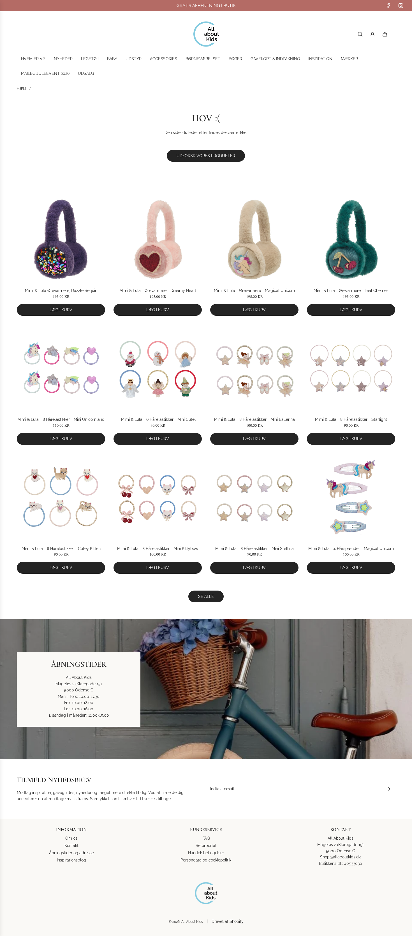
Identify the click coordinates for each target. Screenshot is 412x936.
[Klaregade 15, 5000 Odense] (206, 689)
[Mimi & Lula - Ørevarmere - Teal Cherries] (351, 239)
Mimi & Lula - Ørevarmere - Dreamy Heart (157, 290)
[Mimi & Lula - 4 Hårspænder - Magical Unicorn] (351, 497)
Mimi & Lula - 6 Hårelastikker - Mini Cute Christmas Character (158, 419)
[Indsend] (389, 789)
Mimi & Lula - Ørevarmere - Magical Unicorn (254, 290)
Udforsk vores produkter (206, 156)
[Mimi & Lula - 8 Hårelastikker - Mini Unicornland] (61, 368)
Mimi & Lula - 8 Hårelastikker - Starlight (351, 419)
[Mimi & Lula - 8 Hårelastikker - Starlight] (351, 368)
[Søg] (360, 34)
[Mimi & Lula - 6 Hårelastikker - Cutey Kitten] (61, 497)
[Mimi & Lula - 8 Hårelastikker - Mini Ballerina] (254, 368)
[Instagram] (401, 5)
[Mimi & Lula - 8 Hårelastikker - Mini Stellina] (254, 497)
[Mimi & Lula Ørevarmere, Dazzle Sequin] (61, 239)
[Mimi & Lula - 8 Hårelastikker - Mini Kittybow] (158, 497)
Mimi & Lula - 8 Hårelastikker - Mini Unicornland (61, 419)
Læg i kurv (61, 310)
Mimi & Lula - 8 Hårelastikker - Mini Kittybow (157, 548)
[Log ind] (372, 34)
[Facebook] (388, 5)
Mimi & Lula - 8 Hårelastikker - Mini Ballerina (254, 419)
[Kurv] (385, 34)
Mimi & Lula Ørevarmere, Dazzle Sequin (61, 290)
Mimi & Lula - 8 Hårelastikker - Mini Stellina (254, 548)
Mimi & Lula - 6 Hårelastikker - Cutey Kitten (61, 548)
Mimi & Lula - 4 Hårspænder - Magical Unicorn (351, 548)
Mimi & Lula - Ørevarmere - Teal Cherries (351, 290)
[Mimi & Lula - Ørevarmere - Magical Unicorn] (254, 239)
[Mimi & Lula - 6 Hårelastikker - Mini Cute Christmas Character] (158, 368)
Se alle (206, 596)
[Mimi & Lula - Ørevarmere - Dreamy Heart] (158, 239)
